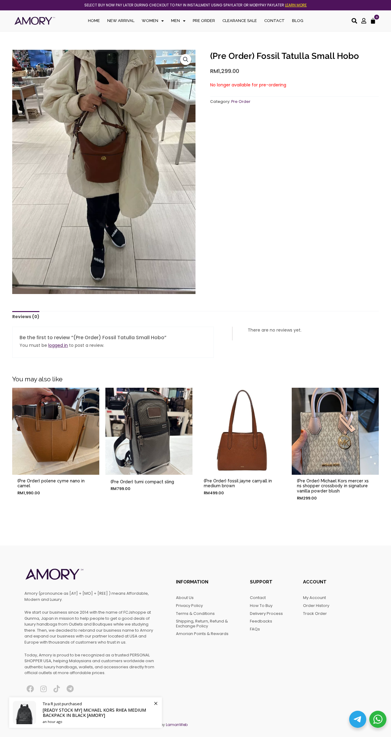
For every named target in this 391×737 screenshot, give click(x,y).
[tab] (25, 317)
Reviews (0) (25, 317)
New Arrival (120, 20)
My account (314, 598)
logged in (58, 345)
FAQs (255, 629)
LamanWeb (177, 724)
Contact (274, 20)
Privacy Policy (189, 605)
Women (150, 20)
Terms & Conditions (195, 613)
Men (175, 20)
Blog (297, 20)
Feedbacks (261, 621)
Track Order (315, 613)
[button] (185, 59)
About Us (185, 598)
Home (94, 20)
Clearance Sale (239, 20)
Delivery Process (266, 613)
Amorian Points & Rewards (202, 634)
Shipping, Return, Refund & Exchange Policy (202, 623)
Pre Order (204, 20)
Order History (316, 605)
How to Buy (261, 605)
